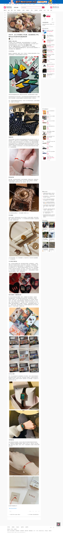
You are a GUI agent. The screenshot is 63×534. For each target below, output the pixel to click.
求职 (48, 10)
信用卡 (13, 4)
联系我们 (47, 4)
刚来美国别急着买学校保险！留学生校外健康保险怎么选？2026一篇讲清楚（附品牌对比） (49, 215)
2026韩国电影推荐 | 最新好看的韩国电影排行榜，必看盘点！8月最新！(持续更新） (49, 206)
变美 (31, 10)
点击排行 (7, 4)
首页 (4, 4)
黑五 (37, 530)
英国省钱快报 (17, 530)
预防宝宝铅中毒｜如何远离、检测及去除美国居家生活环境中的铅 (19, 514)
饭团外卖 (30, 4)
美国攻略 (16, 4)
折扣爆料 (21, 4)
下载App (51, 4)
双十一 (35, 530)
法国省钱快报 (22, 530)
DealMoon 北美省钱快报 (8, 7)
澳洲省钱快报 (31, 530)
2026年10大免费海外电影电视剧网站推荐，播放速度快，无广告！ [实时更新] (48, 200)
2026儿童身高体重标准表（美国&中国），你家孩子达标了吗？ (48, 212)
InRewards (46, 530)
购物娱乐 (27, 10)
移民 (12, 10)
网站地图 (8, 529)
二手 (27, 4)
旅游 (8, 10)
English (55, 4)
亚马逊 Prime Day (41, 530)
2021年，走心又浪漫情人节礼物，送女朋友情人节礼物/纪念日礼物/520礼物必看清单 (20, 12)
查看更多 (53, 22)
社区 (18, 4)
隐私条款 (15, 529)
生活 (44, 10)
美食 (15, 10)
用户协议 (12, 529)
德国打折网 (26, 530)
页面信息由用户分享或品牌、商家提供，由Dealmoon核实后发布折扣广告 (16, 532)
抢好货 (10, 4)
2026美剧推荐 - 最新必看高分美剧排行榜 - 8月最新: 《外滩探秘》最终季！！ (49, 209)
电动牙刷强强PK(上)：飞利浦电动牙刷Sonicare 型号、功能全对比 (49, 197)
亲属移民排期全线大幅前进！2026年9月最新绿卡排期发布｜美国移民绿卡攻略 (49, 194)
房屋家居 (36, 10)
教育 (51, 10)
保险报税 (18, 10)
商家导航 (25, 4)
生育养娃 (40, 10)
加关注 (49, 16)
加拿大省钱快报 (12, 530)
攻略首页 (8, 12)
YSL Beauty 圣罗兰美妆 (13, 508)
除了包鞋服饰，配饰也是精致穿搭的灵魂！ (34, 514)
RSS (53, 527)
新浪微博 (51, 527)
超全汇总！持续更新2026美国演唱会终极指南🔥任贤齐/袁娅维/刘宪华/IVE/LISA (49, 203)
